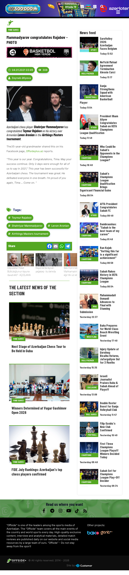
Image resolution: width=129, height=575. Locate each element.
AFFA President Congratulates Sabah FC (108, 207)
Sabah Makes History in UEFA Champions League (108, 276)
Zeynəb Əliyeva (21, 78)
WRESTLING (92, 336)
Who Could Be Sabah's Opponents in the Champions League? (110, 153)
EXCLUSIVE (92, 387)
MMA (95, 306)
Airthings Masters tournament (30, 233)
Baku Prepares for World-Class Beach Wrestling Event (109, 330)
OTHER (94, 127)
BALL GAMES (91, 414)
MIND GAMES (13, 29)
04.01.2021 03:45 (22, 70)
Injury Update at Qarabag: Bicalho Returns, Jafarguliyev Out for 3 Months (110, 355)
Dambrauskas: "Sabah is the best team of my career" (109, 229)
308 (44, 70)
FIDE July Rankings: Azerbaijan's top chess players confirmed (37, 471)
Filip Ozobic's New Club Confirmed (107, 427)
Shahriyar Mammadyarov (27, 225)
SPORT (94, 50)
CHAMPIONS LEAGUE (86, 158)
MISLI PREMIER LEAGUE (87, 74)
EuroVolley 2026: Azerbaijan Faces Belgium (108, 43)
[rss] (85, 511)
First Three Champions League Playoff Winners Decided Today (109, 450)
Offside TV (70, 6)
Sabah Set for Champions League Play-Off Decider (110, 476)
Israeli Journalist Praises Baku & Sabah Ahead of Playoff (109, 382)
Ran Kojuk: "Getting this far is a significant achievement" (109, 253)
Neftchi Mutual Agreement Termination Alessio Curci (108, 67)
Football (92, 434)
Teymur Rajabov (22, 217)
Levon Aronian (60, 225)
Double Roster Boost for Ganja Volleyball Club (109, 406)
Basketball (91, 97)
